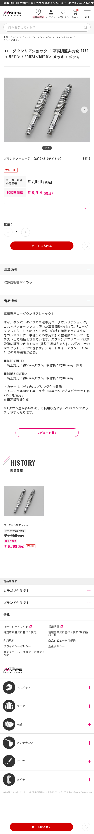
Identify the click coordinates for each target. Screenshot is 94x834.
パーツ (17, 37)
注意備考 (10, 269)
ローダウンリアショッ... (17, 525)
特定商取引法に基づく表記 (20, 632)
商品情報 (10, 300)
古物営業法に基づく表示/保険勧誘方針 (68, 633)
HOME (6, 37)
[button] (84, 109)
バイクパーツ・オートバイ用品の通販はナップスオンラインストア (38, 792)
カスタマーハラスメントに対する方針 (24, 653)
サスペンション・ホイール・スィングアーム (49, 37)
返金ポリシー (56, 646)
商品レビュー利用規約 (62, 640)
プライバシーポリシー (17, 646)
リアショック (13, 40)
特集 (6, 614)
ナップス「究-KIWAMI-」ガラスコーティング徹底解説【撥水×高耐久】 (47, 3)
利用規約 (8, 640)
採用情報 (53, 626)
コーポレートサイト (15, 626)
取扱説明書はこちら (18, 282)
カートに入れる (42, 245)
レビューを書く (47, 432)
